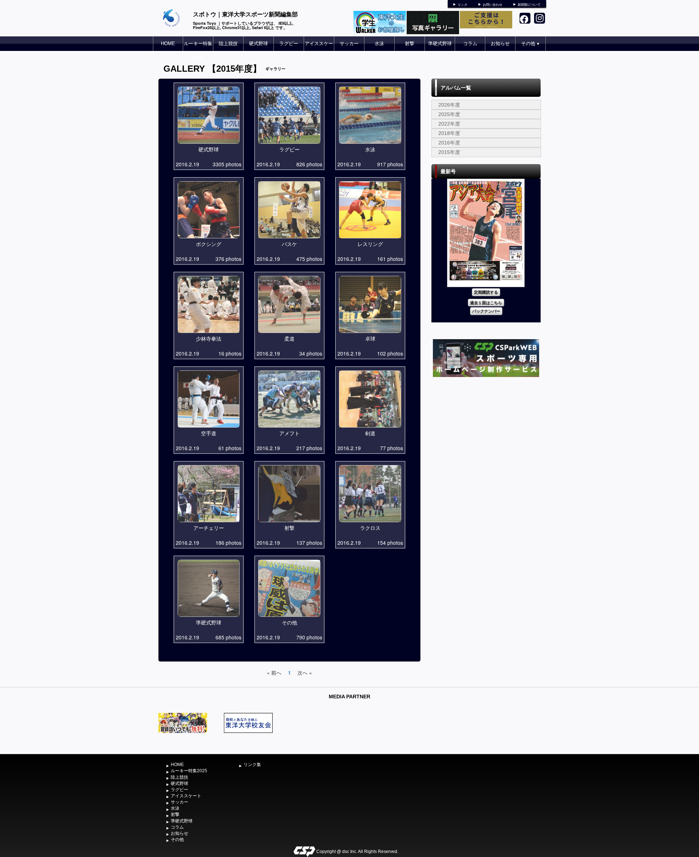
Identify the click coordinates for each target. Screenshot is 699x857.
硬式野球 (258, 43)
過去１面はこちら (486, 302)
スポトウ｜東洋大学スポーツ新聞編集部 (245, 14)
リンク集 (252, 764)
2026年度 (449, 105)
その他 (530, 43)
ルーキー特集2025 (198, 51)
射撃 (409, 43)
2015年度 (449, 152)
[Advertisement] (486, 433)
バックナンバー (486, 311)
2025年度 (449, 114)
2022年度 (449, 124)
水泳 (379, 43)
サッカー (349, 43)
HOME (168, 43)
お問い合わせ (492, 5)
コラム (470, 43)
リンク (462, 5)
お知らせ (500, 43)
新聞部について (529, 5)
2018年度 (449, 133)
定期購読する (486, 292)
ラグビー (288, 43)
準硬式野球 (440, 43)
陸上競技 (228, 43)
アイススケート (319, 51)
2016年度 (449, 143)
